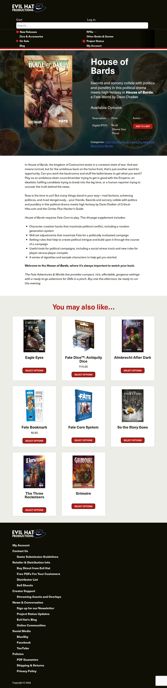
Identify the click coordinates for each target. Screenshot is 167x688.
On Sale (24, 41)
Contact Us (20, 551)
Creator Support (23, 591)
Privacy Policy (27, 671)
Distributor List (27, 579)
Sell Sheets (25, 585)
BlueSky (22, 637)
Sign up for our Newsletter (35, 608)
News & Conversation (27, 602)
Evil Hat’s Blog (27, 619)
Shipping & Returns (30, 665)
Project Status (95, 41)
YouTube (23, 648)
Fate (107, 142)
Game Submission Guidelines (37, 557)
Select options (34, 370)
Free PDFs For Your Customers (38, 574)
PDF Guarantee (27, 659)
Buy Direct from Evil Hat (33, 568)
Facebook (24, 642)
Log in (91, 19)
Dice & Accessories (31, 36)
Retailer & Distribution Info (31, 562)
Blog (22, 45)
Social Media (21, 631)
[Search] (145, 25)
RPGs (90, 31)
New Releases (28, 31)
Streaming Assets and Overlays (39, 597)
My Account (94, 45)
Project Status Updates (33, 614)
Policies (18, 654)
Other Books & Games (100, 36)
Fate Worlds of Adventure (126, 142)
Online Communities (31, 625)
